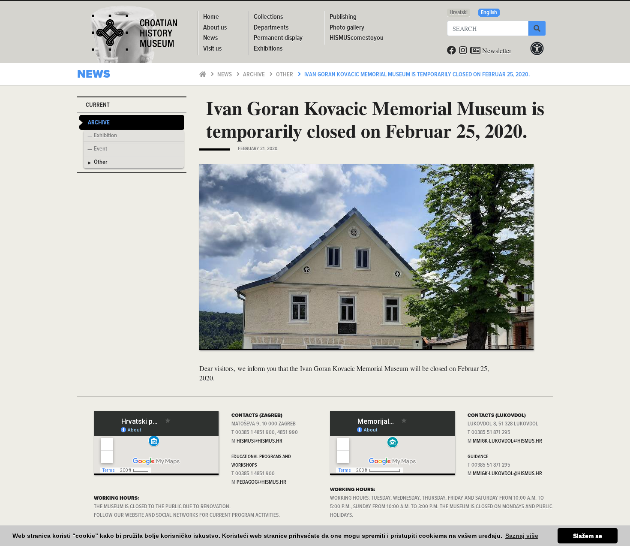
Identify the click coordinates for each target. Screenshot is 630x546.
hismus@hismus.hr (259, 441)
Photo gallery (347, 27)
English (489, 12)
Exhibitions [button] (268, 48)
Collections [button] (268, 16)
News (225, 75)
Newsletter (495, 50)
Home (211, 16)
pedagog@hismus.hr (261, 482)
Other (285, 75)
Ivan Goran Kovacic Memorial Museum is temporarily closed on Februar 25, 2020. (417, 75)
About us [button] (215, 27)
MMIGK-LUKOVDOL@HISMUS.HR (507, 441)
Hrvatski (459, 12)
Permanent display (278, 37)
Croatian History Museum (135, 36)
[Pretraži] (537, 28)
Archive (254, 75)
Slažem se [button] (587, 535)
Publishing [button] (343, 16)
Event (100, 149)
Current (98, 105)
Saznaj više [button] (521, 535)
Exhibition (105, 136)
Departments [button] (271, 27)
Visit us (212, 48)
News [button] (210, 37)
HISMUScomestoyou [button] (357, 37)
